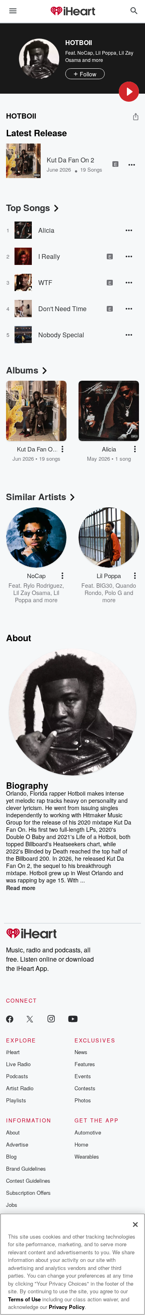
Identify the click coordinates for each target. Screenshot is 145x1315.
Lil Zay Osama (31, 593)
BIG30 (104, 585)
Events (83, 1076)
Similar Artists (36, 496)
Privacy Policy (67, 1307)
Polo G (113, 593)
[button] (129, 92)
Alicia (46, 230)
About (13, 1132)
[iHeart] (72, 12)
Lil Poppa (105, 52)
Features (85, 1064)
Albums (22, 369)
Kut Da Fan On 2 (70, 159)
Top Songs (28, 207)
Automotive (88, 1132)
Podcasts (17, 1076)
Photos (83, 1100)
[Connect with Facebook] (9, 1018)
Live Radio (18, 1064)
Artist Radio (19, 1088)
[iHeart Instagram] (51, 1018)
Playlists (16, 1100)
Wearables (87, 1156)
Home (81, 1144)
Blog (11, 1156)
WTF (45, 282)
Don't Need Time (62, 308)
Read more (20, 888)
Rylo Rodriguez (42, 585)
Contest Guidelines (28, 1180)
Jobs (11, 1204)
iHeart (13, 1052)
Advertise (17, 1144)
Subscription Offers (28, 1192)
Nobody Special (61, 334)
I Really (49, 256)
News (81, 1052)
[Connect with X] (30, 1018)
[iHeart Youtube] (73, 1018)
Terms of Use (24, 1299)
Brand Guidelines (26, 1168)
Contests (85, 1088)
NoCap (85, 52)
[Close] (135, 1224)
